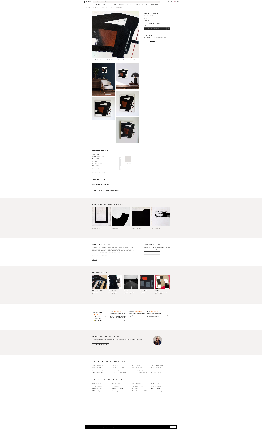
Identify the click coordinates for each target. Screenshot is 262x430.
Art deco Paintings (156, 386)
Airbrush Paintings (97, 386)
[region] (137, 316)
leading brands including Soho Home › (158, 37)
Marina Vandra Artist (137, 367)
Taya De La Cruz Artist (157, 365)
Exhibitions (145, 4)
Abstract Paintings (103, 7)
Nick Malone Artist (156, 372)
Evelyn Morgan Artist (97, 365)
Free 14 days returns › (150, 32)
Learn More (127, 426)
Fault (152, 227)
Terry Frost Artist (96, 367)
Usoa (113, 227)
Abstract (97, 158)
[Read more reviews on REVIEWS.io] (97, 320)
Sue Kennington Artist (97, 370)
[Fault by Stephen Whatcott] (160, 216)
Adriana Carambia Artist (118, 367)
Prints (104, 4)
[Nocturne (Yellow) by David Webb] (147, 282)
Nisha (133, 227)
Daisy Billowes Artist (117, 370)
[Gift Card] (168, 1)
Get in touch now (151, 253)
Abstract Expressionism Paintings (140, 391)
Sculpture (121, 4)
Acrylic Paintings (96, 383)
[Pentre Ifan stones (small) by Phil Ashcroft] (99, 282)
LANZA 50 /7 (126, 290)
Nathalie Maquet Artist (137, 370)
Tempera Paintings (136, 383)
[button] (106, 316)
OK (172, 426)
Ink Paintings (115, 386)
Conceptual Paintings (156, 391)
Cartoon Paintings (156, 388)
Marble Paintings (155, 383)
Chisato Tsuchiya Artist (138, 365)
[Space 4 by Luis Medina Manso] (162, 282)
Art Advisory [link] (154, 4)
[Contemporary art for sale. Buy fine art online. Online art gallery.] (87, 2)
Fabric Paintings (96, 391)
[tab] (115, 151)
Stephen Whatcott (113, 7)
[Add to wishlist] (168, 28)
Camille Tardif (112, 292)
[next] (168, 216)
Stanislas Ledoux (129, 292)
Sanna (93, 227)
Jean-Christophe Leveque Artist (140, 372)
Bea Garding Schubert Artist (119, 372)
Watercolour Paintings (137, 386)
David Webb (143, 292)
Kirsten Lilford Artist (156, 370)
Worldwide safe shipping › (151, 35)
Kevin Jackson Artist (97, 372)
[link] (159, 2)
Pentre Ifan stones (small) (97, 290)
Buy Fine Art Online (88, 7)
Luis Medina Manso (161, 292)
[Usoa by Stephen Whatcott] (121, 216)
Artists (129, 4)
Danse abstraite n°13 (112, 290)
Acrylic (103, 156)
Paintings (97, 4)
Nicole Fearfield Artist (156, 367)
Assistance (110, 59)
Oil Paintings (115, 391)
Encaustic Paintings (97, 388)
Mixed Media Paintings (118, 388)
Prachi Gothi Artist (116, 365)
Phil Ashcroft (96, 292)
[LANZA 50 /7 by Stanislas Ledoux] (131, 282)
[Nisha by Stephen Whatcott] (141, 216)
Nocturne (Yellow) (143, 290)
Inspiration (137, 4)
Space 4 (157, 290)
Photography (112, 4)
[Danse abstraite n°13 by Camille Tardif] (115, 282)
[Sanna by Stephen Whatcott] (101, 216)
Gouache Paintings (117, 383)
